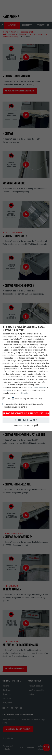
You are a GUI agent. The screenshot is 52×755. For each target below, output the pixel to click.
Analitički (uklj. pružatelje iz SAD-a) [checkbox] (28, 399)
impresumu (7, 390)
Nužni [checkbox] (8, 399)
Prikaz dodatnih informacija (25, 426)
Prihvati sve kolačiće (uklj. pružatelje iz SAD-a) (26, 413)
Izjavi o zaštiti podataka (37, 387)
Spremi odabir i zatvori (26, 420)
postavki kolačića (22, 393)
